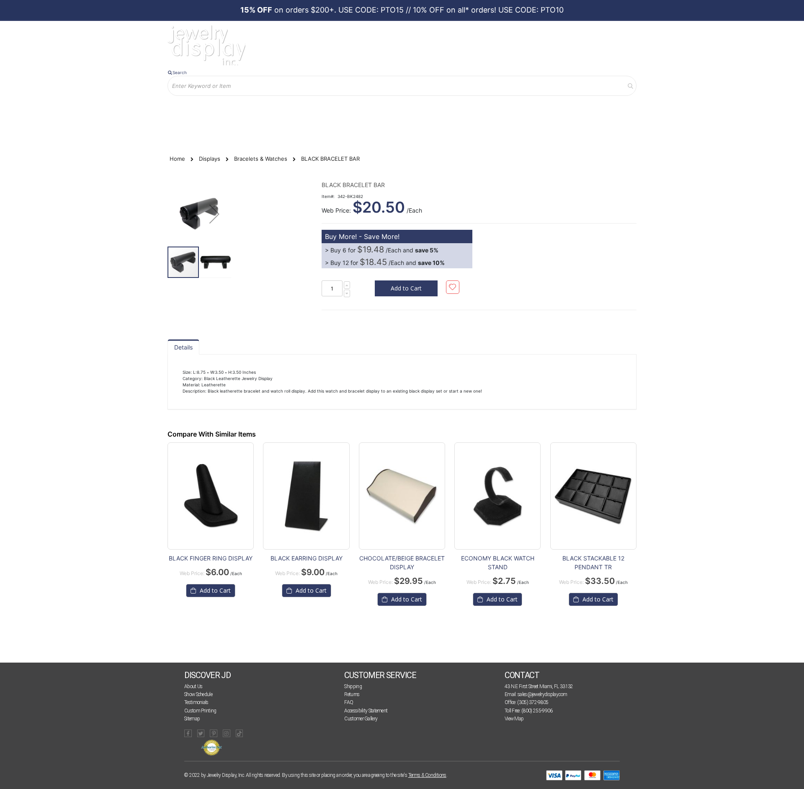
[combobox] (402, 86)
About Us (193, 686)
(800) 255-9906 (536, 711)
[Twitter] (201, 733)
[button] (214, 214)
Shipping (352, 686)
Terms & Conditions (427, 775)
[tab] (183, 347)
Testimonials (196, 702)
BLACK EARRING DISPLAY (307, 558)
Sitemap (192, 719)
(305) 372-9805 (532, 702)
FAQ (348, 702)
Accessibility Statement (365, 711)
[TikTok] (239, 733)
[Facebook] (188, 733)
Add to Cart (214, 590)
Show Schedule (198, 694)
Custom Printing (200, 711)
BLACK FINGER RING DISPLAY (211, 558)
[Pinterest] (213, 733)
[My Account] (255, 109)
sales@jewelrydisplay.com (542, 694)
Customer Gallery (360, 719)
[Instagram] (226, 733)
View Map (514, 719)
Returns (351, 694)
